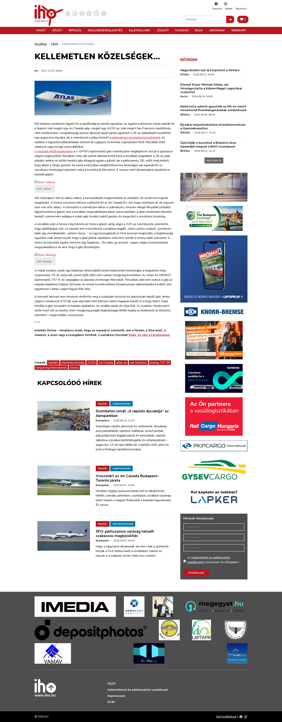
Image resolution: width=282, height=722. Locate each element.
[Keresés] (230, 19)
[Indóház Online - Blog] (81, 13)
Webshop (238, 30)
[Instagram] (224, 3)
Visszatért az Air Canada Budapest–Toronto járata (127, 478)
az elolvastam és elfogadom (213, 559)
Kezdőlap (41, 44)
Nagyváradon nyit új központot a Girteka (209, 70)
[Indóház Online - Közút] (74, 13)
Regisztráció (241, 8)
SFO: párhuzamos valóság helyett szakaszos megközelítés (125, 533)
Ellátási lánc (139, 30)
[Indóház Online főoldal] (103, 13)
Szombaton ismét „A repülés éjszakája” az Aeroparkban (132, 413)
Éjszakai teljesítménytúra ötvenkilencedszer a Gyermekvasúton (213, 126)
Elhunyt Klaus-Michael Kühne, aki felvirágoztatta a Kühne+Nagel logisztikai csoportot (211, 88)
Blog (199, 30)
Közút (57, 30)
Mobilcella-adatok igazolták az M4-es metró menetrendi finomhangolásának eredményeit (213, 108)
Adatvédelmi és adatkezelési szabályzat (137, 690)
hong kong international (51, 368)
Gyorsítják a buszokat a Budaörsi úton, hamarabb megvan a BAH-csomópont (208, 145)
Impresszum (116, 696)
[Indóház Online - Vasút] (67, 13)
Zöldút (163, 30)
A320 (91, 363)
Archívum (216, 30)
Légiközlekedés (121, 403)
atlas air (121, 363)
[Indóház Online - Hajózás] (96, 13)
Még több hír (214, 160)
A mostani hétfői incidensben (54, 151)
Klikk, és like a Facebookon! (149, 335)
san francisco (138, 363)
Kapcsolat (217, 8)
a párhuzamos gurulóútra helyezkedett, (135, 137)
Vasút (41, 30)
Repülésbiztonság (123, 523)
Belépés (228, 8)
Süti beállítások (226, 717)
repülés (53, 363)
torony (74, 368)
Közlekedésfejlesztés (105, 30)
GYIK (111, 702)
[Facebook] (215, 3)
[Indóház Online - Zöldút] (89, 13)
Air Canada (106, 363)
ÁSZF (111, 684)
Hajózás (181, 30)
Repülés (75, 30)
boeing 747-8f (160, 363)
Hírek (54, 44)
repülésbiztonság (72, 363)
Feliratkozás (196, 573)
